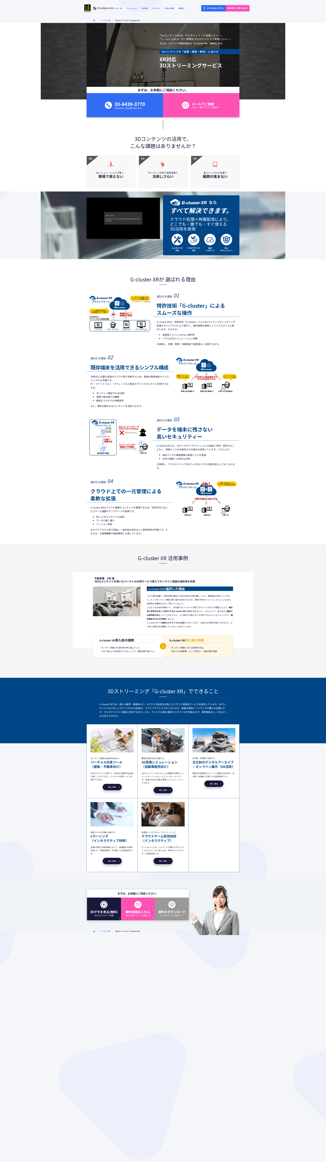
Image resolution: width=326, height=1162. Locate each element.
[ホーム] (94, 20)
